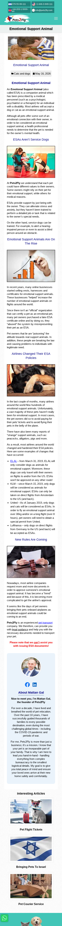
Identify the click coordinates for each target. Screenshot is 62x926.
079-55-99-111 (19, 4)
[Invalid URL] (34, 684)
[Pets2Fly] (17, 19)
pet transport (45, 622)
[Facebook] (27, 684)
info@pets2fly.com (43, 10)
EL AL (13, 461)
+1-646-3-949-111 (44, 4)
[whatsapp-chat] (4, 918)
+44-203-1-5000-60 (20, 10)
